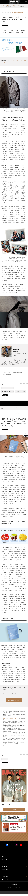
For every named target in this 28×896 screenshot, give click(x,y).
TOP (2, 856)
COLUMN (4, 873)
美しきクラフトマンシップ (8, 391)
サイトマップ (14, 884)
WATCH (3, 863)
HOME (2, 5)
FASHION (8, 5)
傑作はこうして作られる (16, 5)
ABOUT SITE (5, 879)
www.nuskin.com (6, 695)
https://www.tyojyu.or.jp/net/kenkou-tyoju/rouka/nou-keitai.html (11, 717)
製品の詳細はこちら (13, 700)
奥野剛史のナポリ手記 (20, 391)
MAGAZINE (4, 876)
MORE (14, 809)
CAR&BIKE (4, 866)
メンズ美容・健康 (15, 407)
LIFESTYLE (8, 407)
